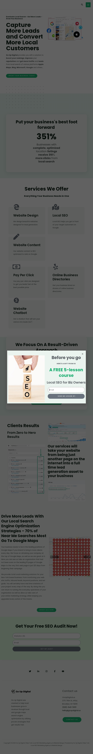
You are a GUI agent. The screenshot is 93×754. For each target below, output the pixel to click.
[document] (46, 377)
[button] (82, 354)
